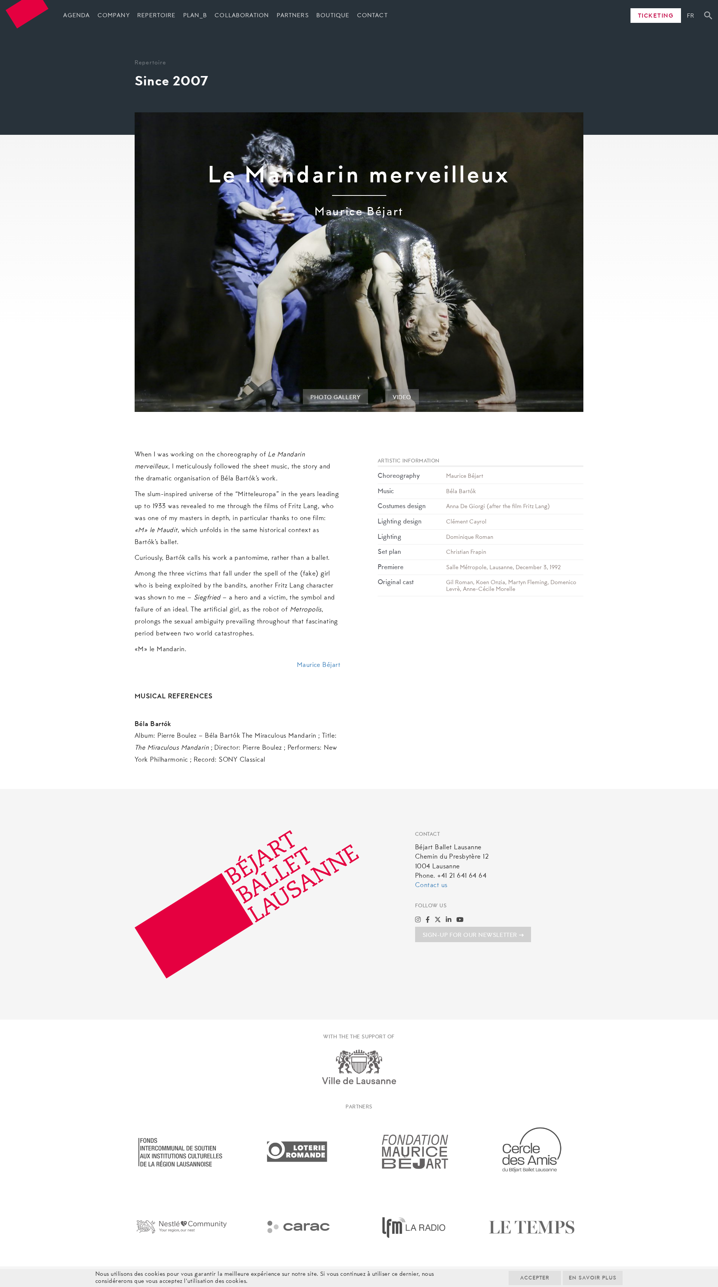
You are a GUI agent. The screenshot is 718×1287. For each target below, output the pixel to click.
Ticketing (656, 16)
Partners (293, 16)
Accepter (534, 1278)
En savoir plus (593, 1278)
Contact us (431, 885)
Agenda (76, 16)
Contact (372, 16)
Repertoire (156, 16)
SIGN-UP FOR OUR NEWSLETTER (470, 935)
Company (114, 16)
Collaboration (242, 16)
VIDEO (402, 398)
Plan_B (195, 16)
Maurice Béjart (318, 665)
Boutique (332, 16)
